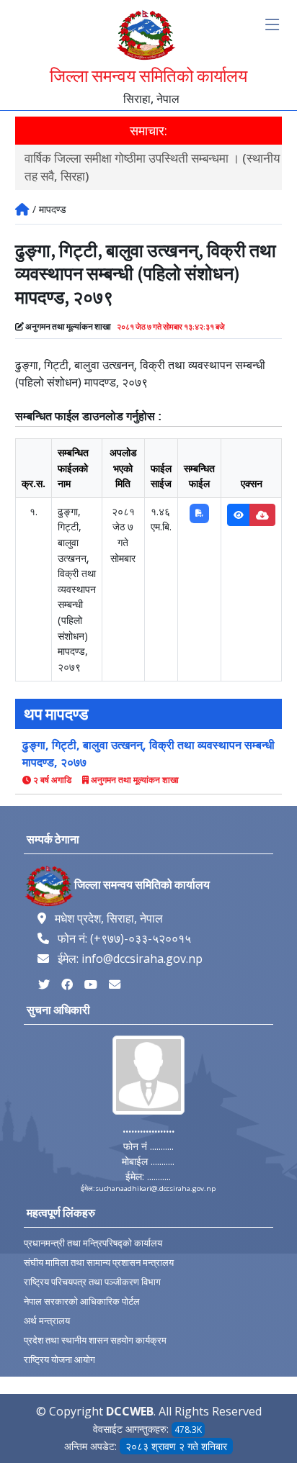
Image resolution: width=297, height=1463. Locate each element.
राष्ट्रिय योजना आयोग (59, 1359)
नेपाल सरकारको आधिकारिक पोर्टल (82, 1301)
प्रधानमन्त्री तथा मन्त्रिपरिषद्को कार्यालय (93, 1243)
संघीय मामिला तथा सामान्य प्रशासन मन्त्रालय (99, 1262)
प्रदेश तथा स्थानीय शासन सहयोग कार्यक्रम (95, 1340)
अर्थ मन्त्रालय (47, 1321)
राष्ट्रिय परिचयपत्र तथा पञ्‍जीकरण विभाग (92, 1282)
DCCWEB (130, 1411)
